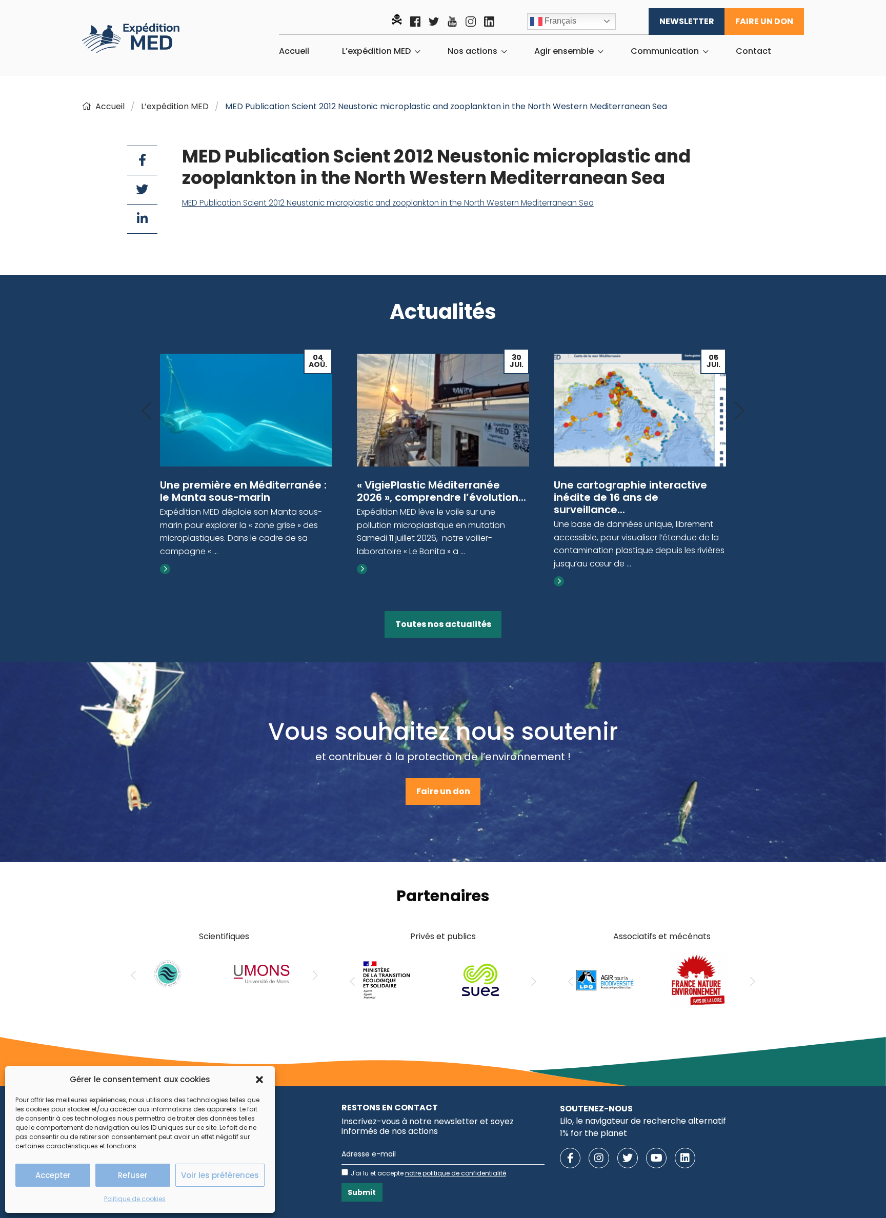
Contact (753, 51)
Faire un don (764, 21)
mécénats (690, 936)
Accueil (294, 51)
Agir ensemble (564, 51)
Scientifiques (224, 936)
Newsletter (686, 21)
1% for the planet (593, 1133)
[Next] (739, 411)
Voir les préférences (220, 1175)
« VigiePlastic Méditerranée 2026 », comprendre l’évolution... (441, 491)
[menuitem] (294, 51)
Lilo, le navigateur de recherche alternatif (643, 1121)
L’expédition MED (376, 51)
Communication (665, 51)
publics (461, 936)
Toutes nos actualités (443, 624)
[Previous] (147, 411)
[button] (259, 1079)
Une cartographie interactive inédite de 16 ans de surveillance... (630, 497)
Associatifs (634, 936)
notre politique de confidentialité (455, 1173)
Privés (422, 936)
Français (559, 20)
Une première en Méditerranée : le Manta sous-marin (243, 491)
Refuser (133, 1175)
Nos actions (472, 51)
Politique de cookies (135, 1198)
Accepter (53, 1175)
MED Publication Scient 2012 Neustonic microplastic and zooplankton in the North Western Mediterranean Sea (388, 202)
